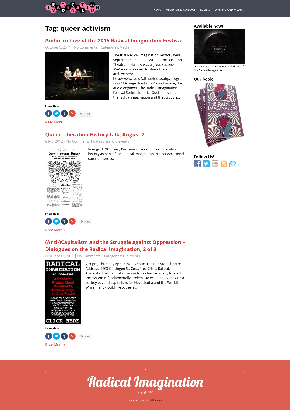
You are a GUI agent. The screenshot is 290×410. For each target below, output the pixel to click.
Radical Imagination (145, 381)
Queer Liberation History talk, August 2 (95, 134)
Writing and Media (229, 9)
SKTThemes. (155, 399)
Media (125, 47)
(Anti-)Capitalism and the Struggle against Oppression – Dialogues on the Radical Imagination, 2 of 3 (115, 246)
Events (205, 9)
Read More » (55, 122)
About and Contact (180, 9)
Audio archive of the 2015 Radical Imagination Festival (114, 40)
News (157, 9)
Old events (120, 141)
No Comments (85, 47)
